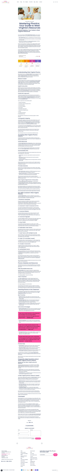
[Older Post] (17, 443)
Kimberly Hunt (30, 317)
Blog (34, 1)
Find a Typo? (23, 463)
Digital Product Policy (33, 457)
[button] (55, 2)
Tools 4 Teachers (29, 147)
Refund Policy (32, 462)
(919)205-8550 (4, 454)
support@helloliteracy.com (6, 453)
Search (22, 466)
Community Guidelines (24, 459)
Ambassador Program (24, 462)
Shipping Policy (32, 461)
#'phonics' (29, 420)
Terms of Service (32, 465)
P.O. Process (32, 453)
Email (19, 433)
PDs (23, 1)
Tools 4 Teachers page (32, 41)
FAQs (31, 452)
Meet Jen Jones (23, 452)
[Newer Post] (41, 443)
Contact (40, 1)
